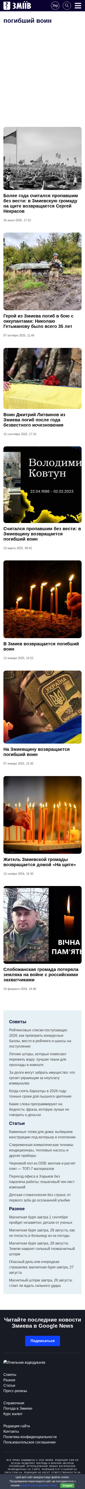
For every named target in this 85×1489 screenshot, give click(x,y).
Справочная (13, 1403)
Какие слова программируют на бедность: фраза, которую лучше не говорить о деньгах (39, 1109)
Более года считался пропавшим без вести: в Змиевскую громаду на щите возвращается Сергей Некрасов (40, 203)
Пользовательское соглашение (29, 1442)
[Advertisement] (42, 82)
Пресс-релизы (15, 1391)
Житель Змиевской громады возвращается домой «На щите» (39, 862)
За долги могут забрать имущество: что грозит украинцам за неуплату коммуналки (42, 1078)
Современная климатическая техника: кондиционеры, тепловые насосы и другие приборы (41, 1150)
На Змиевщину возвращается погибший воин (36, 752)
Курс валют (12, 1414)
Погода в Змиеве (17, 1408)
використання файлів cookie (38, 1485)
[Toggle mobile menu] (78, 5)
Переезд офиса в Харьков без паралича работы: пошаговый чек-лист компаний (42, 1181)
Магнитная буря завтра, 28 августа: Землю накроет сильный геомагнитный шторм (42, 1248)
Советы (9, 1375)
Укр (55, 5)
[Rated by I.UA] (24, 1362)
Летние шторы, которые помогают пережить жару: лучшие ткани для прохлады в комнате (37, 1059)
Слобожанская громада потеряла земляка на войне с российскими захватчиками (40, 974)
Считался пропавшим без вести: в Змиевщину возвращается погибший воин (42, 533)
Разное (9, 1380)
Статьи (9, 1385)
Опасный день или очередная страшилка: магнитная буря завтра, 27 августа (41, 1267)
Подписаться (43, 1341)
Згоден (67, 1485)
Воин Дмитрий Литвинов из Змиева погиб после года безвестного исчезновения (34, 419)
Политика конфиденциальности (30, 1437)
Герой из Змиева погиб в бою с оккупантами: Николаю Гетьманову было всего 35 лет (38, 321)
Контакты (11, 1431)
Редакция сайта (16, 1426)
